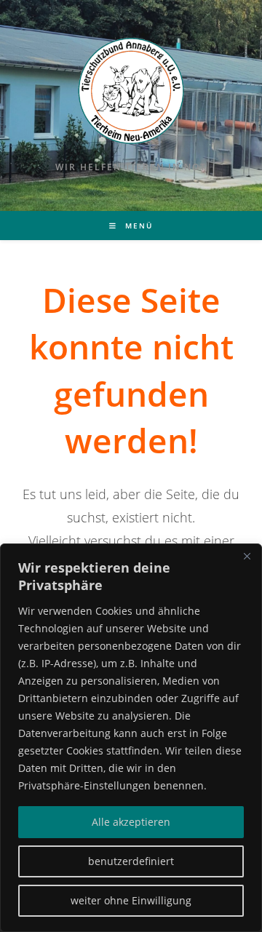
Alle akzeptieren (131, 822)
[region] (131, 737)
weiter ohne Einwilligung (131, 900)
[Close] (246, 556)
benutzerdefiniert (131, 861)
